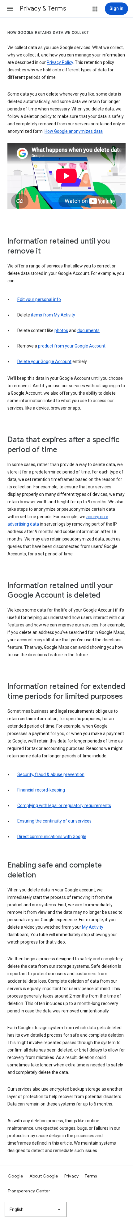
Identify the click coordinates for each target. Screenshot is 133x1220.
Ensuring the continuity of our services (54, 821)
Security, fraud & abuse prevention (50, 774)
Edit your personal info (39, 299)
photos (61, 330)
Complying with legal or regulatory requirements (64, 805)
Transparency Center (29, 1191)
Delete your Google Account (44, 361)
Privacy (71, 1176)
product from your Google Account (71, 345)
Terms (91, 1176)
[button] (9, 8)
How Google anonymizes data (74, 131)
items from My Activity (53, 314)
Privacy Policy (60, 62)
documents (88, 330)
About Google (43, 1176)
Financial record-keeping (41, 789)
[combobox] (35, 1209)
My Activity (92, 927)
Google (15, 1176)
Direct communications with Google (51, 836)
